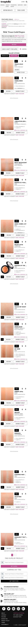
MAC (15, 65)
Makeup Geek (18, 414)
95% (16, 78)
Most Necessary (20, 162)
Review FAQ (4, 619)
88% (16, 471)
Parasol (17, 433)
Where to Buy (21, 72)
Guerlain (17, 246)
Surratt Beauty (19, 328)
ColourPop (4, 26)
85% (16, 534)
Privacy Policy (5, 620)
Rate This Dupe (20, 93)
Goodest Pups (17, 617)
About (3, 613)
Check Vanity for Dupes (9, 49)
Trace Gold (18, 64)
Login (22, 1)
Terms (3, 622)
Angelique (18, 327)
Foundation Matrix (14, 5)
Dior (15, 393)
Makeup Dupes (7, 5)
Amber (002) (18, 391)
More (25, 5)
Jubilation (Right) (21, 121)
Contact (3, 615)
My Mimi (17, 349)
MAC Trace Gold (19, 36)
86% (16, 494)
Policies (3, 617)
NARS (16, 123)
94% (16, 118)
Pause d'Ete (18, 245)
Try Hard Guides (18, 615)
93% (16, 160)
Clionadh (4, 23)
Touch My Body (20, 307)
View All (16, 19)
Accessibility (5, 624)
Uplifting (17, 497)
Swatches (20, 5)
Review (14, 44)
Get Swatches (14, 581)
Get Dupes (14, 566)
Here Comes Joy (20, 224)
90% (16, 180)
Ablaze (17, 412)
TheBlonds (18, 81)
